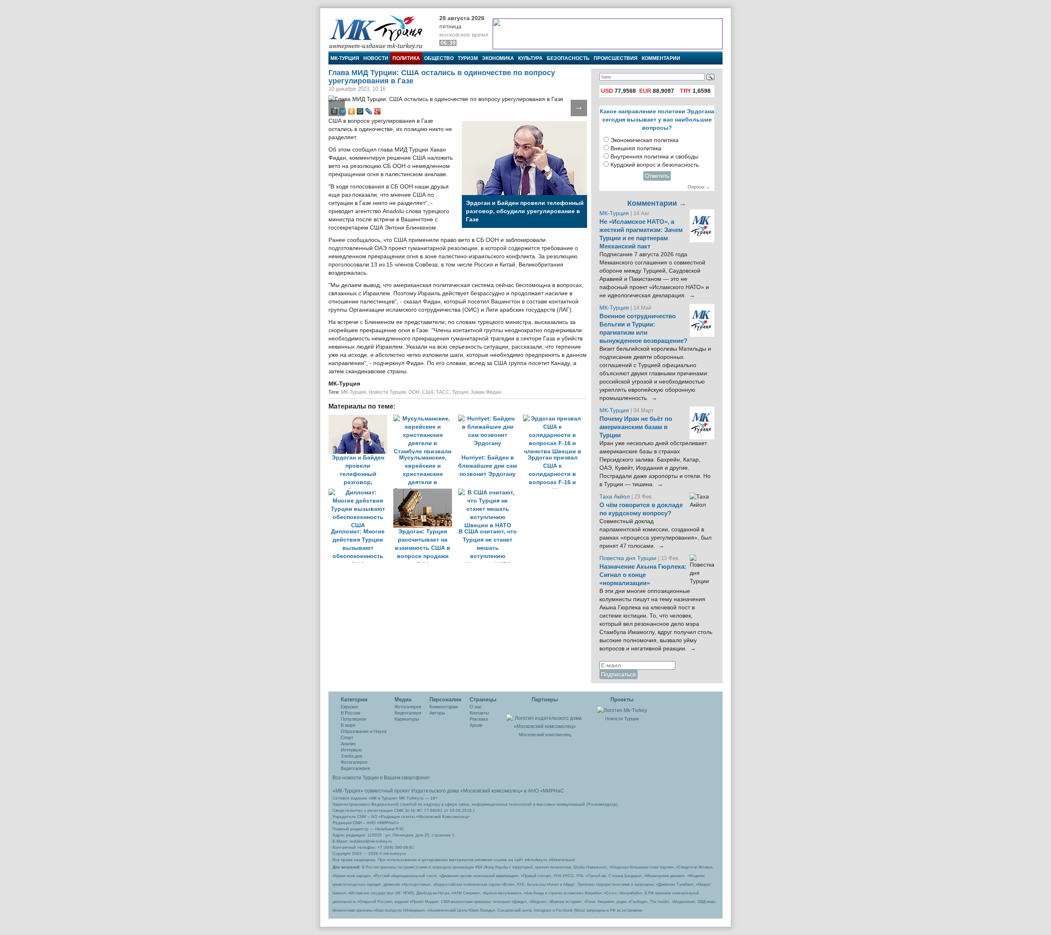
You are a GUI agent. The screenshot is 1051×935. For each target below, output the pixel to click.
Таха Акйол (614, 497)
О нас (476, 706)
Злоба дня (351, 756)
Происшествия (616, 58)
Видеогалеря (408, 712)
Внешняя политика (635, 148)
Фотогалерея (354, 762)
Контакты (479, 712)
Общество (439, 58)
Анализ (348, 743)
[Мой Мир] (360, 111)
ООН (414, 392)
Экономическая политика (644, 140)
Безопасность (568, 58)
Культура (530, 58)
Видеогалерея (355, 768)
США (428, 392)
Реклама (479, 719)
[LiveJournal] (369, 111)
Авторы (437, 712)
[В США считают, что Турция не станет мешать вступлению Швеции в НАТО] (489, 492)
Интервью (351, 749)
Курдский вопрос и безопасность (654, 165)
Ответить (657, 176)
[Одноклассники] (351, 111)
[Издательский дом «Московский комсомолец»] (544, 718)
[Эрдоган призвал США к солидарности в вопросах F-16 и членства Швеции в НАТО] (554, 419)
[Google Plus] (377, 111)
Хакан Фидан (486, 392)
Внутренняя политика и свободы (654, 157)
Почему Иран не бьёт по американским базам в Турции (635, 427)
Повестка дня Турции (628, 558)
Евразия (349, 706)
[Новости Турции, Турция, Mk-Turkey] (622, 710)
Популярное (353, 719)
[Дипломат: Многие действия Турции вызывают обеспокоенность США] (360, 492)
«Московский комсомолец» (491, 791)
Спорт (347, 737)
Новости (375, 58)
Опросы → (699, 186)
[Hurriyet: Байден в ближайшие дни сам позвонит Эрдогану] (490, 419)
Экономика (498, 58)
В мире (348, 725)
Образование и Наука (363, 731)
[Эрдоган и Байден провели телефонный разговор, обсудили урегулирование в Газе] (360, 419)
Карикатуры (407, 719)
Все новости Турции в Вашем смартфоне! (381, 778)
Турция (460, 392)
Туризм (468, 58)
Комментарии (661, 58)
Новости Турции (387, 392)
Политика (406, 58)
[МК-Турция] (379, 31)
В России (350, 712)
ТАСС (443, 392)
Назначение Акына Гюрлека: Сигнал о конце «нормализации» (642, 574)
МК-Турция (344, 58)
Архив (476, 725)
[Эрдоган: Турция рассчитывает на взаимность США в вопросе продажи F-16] (425, 492)
